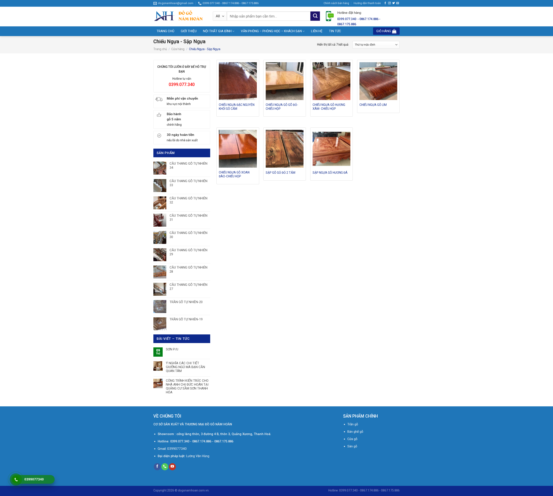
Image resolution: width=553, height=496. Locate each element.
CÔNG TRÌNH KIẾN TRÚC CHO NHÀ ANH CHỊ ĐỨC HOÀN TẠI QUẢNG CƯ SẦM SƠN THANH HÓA (187, 386)
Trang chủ (160, 49)
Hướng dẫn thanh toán (367, 3)
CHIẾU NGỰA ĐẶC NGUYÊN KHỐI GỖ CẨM (236, 106)
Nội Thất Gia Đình (217, 31)
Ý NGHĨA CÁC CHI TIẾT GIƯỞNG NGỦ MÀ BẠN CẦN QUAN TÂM (185, 367)
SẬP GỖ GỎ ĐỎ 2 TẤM (280, 172)
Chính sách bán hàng (336, 3)
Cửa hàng (177, 49)
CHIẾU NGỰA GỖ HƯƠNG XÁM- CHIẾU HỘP (329, 106)
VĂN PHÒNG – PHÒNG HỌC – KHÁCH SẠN (271, 31)
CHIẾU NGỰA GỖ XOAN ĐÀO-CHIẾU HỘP (234, 174)
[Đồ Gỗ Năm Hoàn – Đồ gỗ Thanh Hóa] (179, 16)
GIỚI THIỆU (189, 31)
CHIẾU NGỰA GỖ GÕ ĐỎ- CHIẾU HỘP (282, 106)
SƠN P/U (172, 349)
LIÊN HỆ (317, 31)
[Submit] (315, 16)
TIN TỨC (335, 31)
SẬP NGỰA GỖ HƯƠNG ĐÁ (330, 172)
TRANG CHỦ (165, 31)
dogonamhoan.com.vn (193, 490)
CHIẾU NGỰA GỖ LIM (373, 105)
